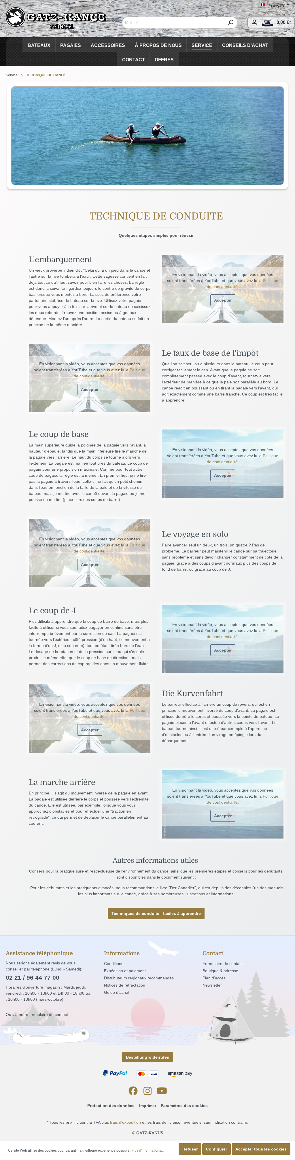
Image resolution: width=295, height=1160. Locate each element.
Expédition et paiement (125, 970)
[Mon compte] (254, 22)
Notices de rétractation (124, 985)
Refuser (190, 1149)
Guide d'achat (116, 992)
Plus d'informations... (147, 1150)
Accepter (223, 300)
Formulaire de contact (223, 963)
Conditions (113, 963)
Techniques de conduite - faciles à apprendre (156, 913)
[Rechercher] (230, 23)
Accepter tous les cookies (261, 1149)
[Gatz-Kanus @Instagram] (147, 1091)
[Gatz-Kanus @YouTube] (162, 1091)
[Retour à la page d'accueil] (56, 18)
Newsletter (212, 985)
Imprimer (147, 1105)
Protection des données (111, 1105)
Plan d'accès (214, 978)
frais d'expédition (125, 1122)
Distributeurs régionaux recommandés (139, 978)
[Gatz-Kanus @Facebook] (133, 1091)
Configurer (216, 1149)
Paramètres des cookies (184, 1105)
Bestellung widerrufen (147, 1057)
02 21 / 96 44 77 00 (32, 977)
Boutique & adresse (220, 970)
